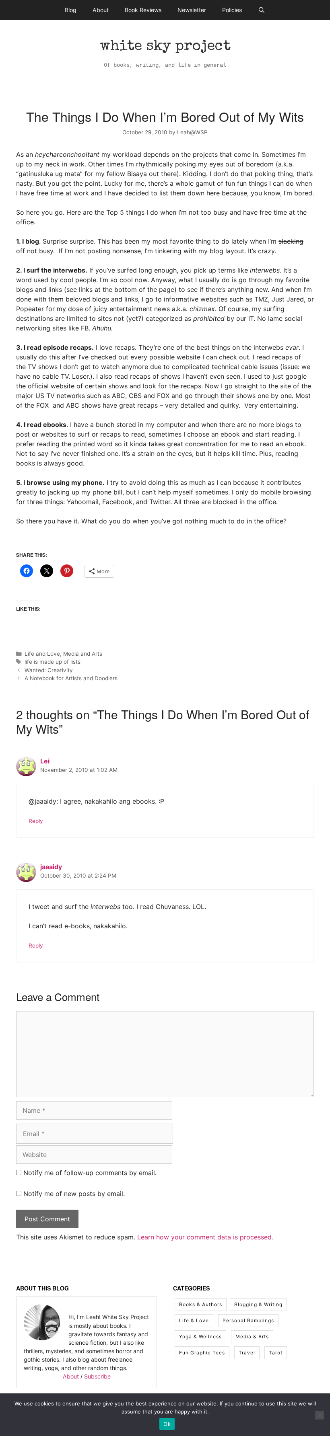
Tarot (276, 1353)
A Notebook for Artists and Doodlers (71, 678)
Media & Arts (252, 1336)
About (101, 9)
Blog (70, 9)
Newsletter (191, 9)
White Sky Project (165, 47)
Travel (247, 1353)
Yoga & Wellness (200, 1336)
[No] (319, 1415)
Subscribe (97, 1376)
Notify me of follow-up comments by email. (90, 1173)
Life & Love (194, 1320)
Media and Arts (82, 653)
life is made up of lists (52, 662)
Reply (36, 821)
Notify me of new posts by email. (74, 1194)
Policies (232, 9)
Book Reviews (143, 9)
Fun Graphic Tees (202, 1353)
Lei (45, 761)
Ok (167, 1424)
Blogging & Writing (258, 1304)
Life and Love (42, 653)
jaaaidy (51, 867)
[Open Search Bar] (261, 10)
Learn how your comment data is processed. (205, 1237)
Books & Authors (200, 1304)
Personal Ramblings (248, 1320)
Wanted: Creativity (49, 670)
